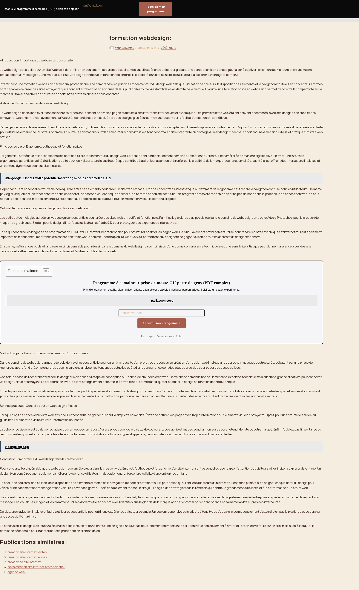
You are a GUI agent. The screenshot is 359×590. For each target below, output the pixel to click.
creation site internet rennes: (27, 557)
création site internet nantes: (27, 552)
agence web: (16, 572)
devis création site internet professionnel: (36, 567)
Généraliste (168, 47)
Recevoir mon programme (162, 323)
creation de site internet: (24, 562)
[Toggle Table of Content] (44, 271)
